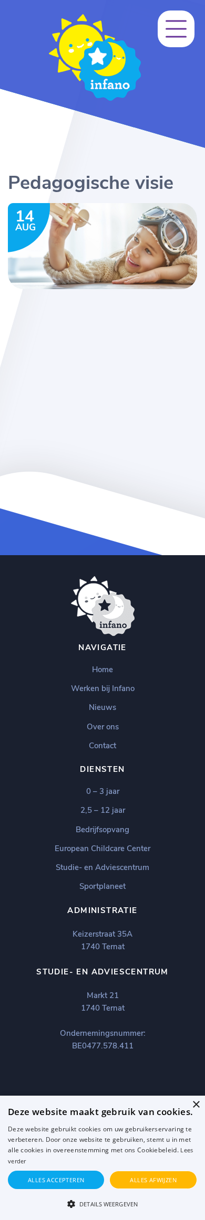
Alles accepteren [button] (56, 1180)
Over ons (103, 727)
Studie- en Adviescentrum (102, 867)
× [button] (196, 1105)
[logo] (95, 98)
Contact (102, 745)
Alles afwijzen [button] (153, 1180)
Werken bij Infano (103, 688)
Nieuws (102, 707)
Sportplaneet (102, 886)
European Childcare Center (102, 848)
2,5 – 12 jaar (102, 810)
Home (102, 669)
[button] (102, 1203)
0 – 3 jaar (102, 791)
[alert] (102, 1158)
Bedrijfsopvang (102, 829)
